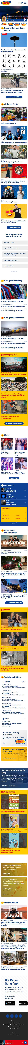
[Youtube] (16, 1016)
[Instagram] (12, 1016)
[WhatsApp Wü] (20, 1016)
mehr (24, 681)
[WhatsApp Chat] (25, 20)
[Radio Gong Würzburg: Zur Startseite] (6, 3)
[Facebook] (7, 1016)
